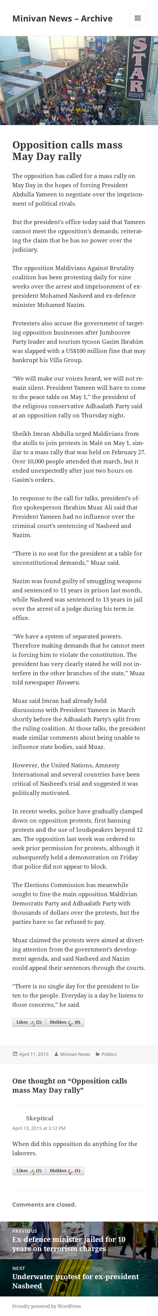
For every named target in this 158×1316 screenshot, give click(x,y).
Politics (109, 1054)
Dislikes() (65, 1022)
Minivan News (75, 1054)
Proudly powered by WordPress (46, 1306)
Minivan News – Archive (62, 18)
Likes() (28, 1022)
